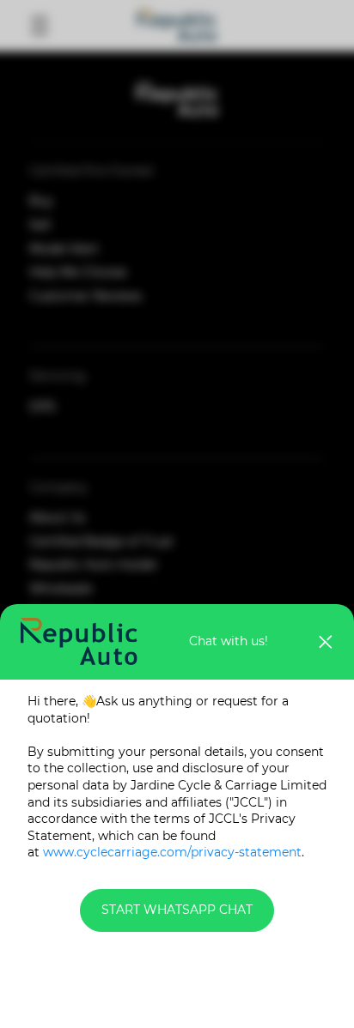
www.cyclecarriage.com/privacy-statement (172, 852)
